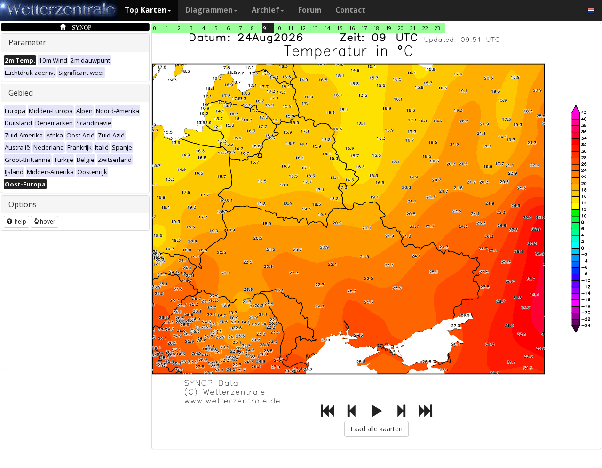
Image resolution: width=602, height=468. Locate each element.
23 (437, 28)
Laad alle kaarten (376, 428)
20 (401, 28)
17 (364, 28)
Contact (350, 10)
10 (278, 28)
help (19, 222)
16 (352, 28)
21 (413, 28)
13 (315, 28)
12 (303, 28)
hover (47, 222)
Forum (309, 10)
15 (339, 28)
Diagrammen (209, 10)
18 (376, 28)
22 (425, 28)
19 (388, 28)
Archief (265, 10)
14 (327, 28)
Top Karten (145, 10)
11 (290, 28)
